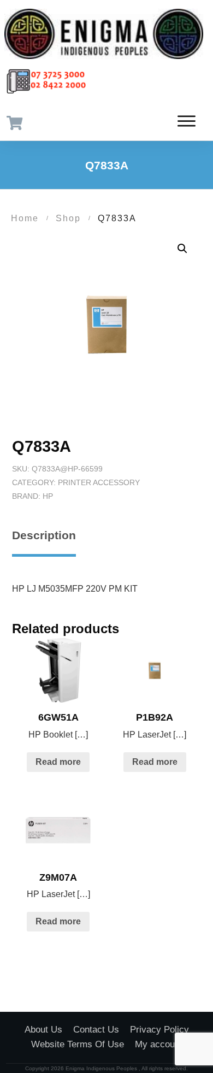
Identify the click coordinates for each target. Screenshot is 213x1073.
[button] (182, 248)
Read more (58, 762)
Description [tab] (44, 535)
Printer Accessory (99, 482)
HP (48, 496)
